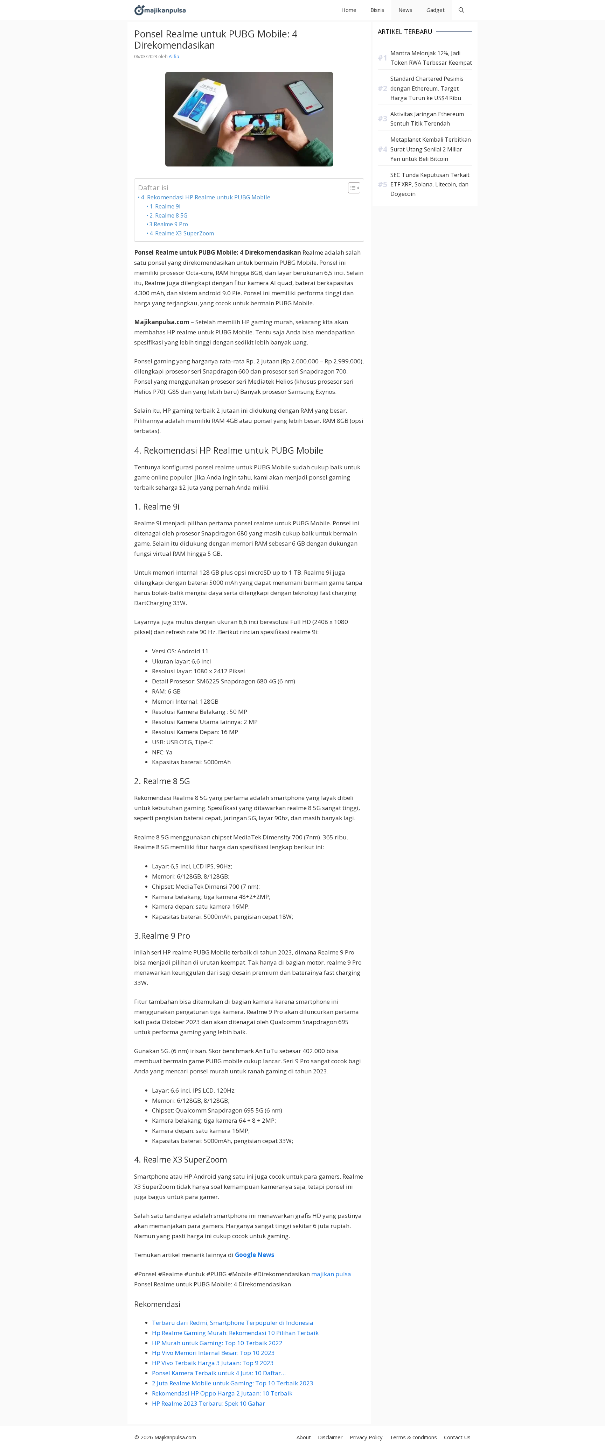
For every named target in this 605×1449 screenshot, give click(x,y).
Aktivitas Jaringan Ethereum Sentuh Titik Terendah (427, 118)
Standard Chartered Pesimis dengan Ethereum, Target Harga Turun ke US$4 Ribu (427, 88)
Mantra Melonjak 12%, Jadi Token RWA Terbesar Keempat (431, 57)
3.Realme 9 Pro (168, 224)
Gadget (435, 9)
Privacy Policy (366, 1437)
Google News (254, 1255)
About (304, 1437)
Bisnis (377, 9)
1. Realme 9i (164, 206)
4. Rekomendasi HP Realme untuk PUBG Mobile (205, 197)
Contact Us (457, 1437)
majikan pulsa (331, 1274)
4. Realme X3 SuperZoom (181, 233)
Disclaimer (330, 1437)
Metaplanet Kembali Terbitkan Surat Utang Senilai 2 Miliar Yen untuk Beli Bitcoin (430, 149)
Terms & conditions (413, 1437)
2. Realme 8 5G (168, 215)
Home (348, 9)
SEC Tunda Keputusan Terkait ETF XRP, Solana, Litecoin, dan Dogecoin (430, 184)
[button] (461, 10)
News (405, 9)
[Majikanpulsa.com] (160, 10)
